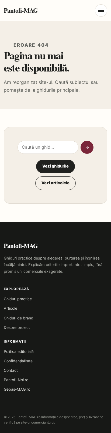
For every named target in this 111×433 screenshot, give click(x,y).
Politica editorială (19, 351)
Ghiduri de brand (18, 318)
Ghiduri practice (18, 298)
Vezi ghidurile (55, 166)
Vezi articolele (55, 182)
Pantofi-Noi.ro (16, 379)
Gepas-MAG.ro (17, 389)
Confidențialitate (18, 361)
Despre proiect (17, 327)
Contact (11, 370)
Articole (10, 308)
